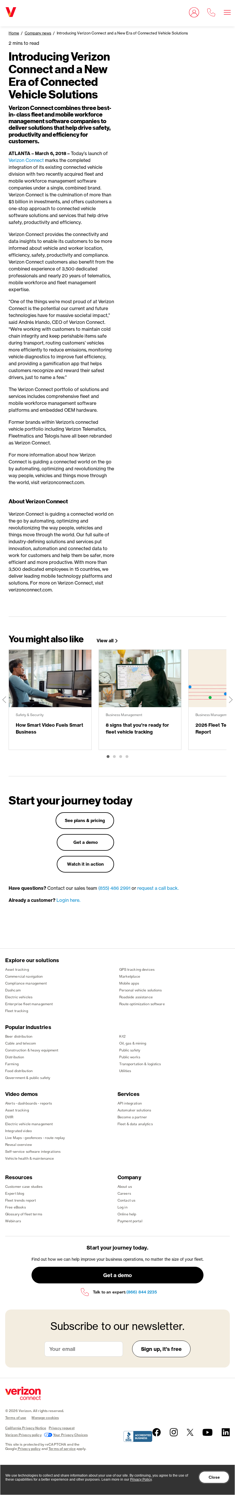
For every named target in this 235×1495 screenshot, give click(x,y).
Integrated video (18, 1131)
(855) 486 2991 (114, 888)
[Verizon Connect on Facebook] (156, 1432)
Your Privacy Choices (70, 1435)
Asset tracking (17, 969)
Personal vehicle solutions (140, 990)
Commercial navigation (24, 976)
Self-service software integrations (32, 1151)
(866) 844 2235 (141, 1292)
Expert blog (14, 1193)
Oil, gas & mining (132, 1043)
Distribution (14, 1057)
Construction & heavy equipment (31, 1050)
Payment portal (129, 1221)
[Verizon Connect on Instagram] (174, 1432)
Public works (129, 1057)
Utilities (125, 1071)
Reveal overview (18, 1144)
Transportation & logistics (140, 1064)
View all (105, 640)
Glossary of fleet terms (23, 1214)
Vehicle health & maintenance (29, 1158)
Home (14, 33)
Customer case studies (24, 1186)
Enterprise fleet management (29, 1004)
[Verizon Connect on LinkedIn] (226, 1432)
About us (124, 1186)
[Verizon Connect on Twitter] (190, 1432)
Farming (12, 1064)
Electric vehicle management (29, 1124)
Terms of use (15, 1417)
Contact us (126, 1200)
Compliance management (26, 983)
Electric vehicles (18, 997)
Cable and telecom (20, 1043)
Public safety (129, 1050)
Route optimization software (142, 1004)
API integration (129, 1103)
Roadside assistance (136, 997)
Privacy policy (29, 1448)
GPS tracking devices (136, 969)
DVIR (9, 1117)
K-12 (122, 1036)
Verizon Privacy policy (23, 1435)
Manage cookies (45, 1417)
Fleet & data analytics (135, 1124)
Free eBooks (15, 1207)
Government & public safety (27, 1078)
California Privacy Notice (25, 1428)
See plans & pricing (85, 820)
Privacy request (62, 1428)
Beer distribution (18, 1036)
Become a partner (132, 1117)
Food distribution (19, 1071)
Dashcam (13, 990)
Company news (38, 33)
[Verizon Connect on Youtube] (207, 1432)
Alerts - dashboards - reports (28, 1103)
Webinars (13, 1221)
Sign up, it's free (161, 1349)
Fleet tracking (16, 1011)
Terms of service (62, 1448)
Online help (126, 1214)
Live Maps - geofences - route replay (35, 1138)
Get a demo (85, 842)
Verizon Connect (26, 160)
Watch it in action (85, 864)
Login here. (68, 900)
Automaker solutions (134, 1110)
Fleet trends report (20, 1200)
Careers (124, 1193)
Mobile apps (129, 983)
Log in (122, 1207)
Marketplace (129, 976)
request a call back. (158, 888)
